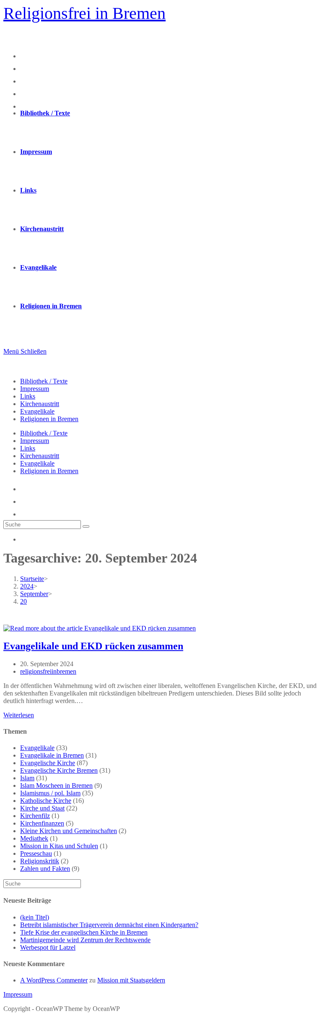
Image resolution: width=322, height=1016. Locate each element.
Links (27, 396)
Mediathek (34, 838)
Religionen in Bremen (49, 418)
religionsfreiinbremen (48, 671)
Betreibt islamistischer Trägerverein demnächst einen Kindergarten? (109, 924)
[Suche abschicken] (86, 526)
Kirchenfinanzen (42, 823)
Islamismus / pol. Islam (50, 793)
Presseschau (36, 853)
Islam (27, 778)
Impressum (34, 388)
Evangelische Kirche (47, 762)
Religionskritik (39, 861)
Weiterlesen (18, 715)
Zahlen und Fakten (45, 868)
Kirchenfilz (35, 815)
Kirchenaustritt (39, 403)
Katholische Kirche (45, 800)
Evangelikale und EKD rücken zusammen (93, 646)
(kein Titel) (34, 917)
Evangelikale (37, 411)
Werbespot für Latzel (47, 947)
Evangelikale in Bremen (52, 755)
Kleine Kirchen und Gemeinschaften (68, 830)
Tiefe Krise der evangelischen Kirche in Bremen (84, 932)
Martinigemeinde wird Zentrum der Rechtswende (85, 939)
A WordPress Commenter (54, 980)
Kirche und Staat (42, 808)
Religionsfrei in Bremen (84, 13)
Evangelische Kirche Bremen (59, 770)
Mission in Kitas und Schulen (59, 845)
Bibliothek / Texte (44, 381)
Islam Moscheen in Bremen (56, 785)
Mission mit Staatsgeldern (131, 980)
